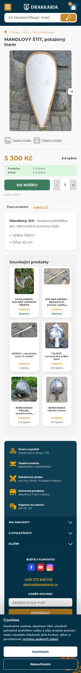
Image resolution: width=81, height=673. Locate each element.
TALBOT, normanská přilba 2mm (56, 356)
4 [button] (43, 126)
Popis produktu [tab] (17, 206)
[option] (40, 91)
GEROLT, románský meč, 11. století (24, 355)
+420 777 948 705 (38, 579)
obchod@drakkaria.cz (40, 584)
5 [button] (47, 126)
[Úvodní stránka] (6, 32)
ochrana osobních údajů (40, 639)
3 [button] (40, 126)
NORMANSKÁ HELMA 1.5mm (57, 409)
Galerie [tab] (40, 207)
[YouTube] (40, 567)
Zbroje (15, 32)
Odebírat (40, 613)
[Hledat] (68, 18)
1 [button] (34, 126)
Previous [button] (9, 91)
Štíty (26, 32)
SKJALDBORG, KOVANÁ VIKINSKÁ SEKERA (24, 302)
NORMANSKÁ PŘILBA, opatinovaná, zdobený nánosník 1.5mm (24, 413)
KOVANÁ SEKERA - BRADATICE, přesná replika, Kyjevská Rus (56, 303)
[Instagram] (50, 567)
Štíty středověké (43, 32)
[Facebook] (31, 567)
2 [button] (37, 126)
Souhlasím (40, 652)
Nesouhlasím (40, 664)
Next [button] (71, 91)
